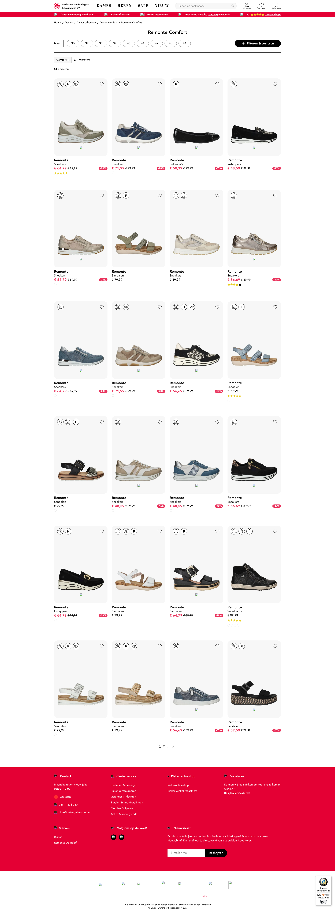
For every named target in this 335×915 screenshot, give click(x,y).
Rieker (58, 836)
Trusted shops (273, 14)
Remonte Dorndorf (65, 842)
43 (170, 43)
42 (156, 43)
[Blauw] (55, 284)
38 (101, 43)
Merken (64, 828)
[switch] (323, 902)
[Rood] (238, 625)
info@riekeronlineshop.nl (75, 812)
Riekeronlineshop (183, 776)
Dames (69, 22)
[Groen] (229, 401)
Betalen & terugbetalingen (127, 802)
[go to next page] (173, 746)
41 (142, 43)
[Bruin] (171, 620)
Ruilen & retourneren (123, 790)
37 (87, 43)
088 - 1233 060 (68, 804)
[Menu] (329, 878)
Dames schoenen (86, 22)
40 (129, 43)
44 (184, 43)
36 (73, 43)
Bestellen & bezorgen (124, 785)
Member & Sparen (122, 808)
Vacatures (237, 776)
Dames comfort (108, 22)
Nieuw (197, 896)
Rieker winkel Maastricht (182, 790)
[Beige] (113, 173)
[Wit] (55, 510)
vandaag (213, 14)
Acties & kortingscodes (125, 814)
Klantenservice (126, 776)
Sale (205, 896)
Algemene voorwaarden (140, 896)
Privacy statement (164, 896)
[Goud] (55, 395)
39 (115, 43)
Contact (65, 776)
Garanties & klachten (123, 796)
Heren (188, 896)
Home (57, 22)
